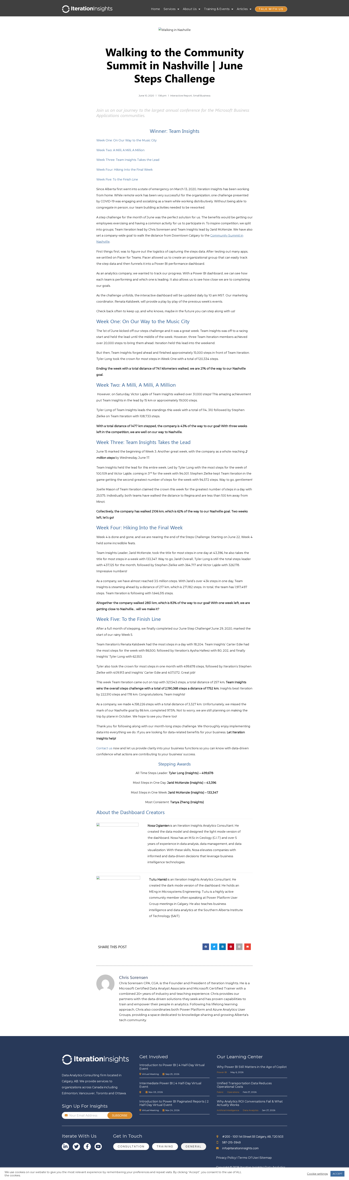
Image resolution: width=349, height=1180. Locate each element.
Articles (242, 9)
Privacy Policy (226, 1157)
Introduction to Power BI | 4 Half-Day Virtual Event (172, 1066)
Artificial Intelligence (228, 1110)
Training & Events (217, 9)
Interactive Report (181, 95)
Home (155, 9)
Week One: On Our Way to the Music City (126, 140)
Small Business (201, 95)
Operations (233, 1092)
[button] (205, 946)
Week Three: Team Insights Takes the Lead (127, 160)
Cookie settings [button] (317, 1173)
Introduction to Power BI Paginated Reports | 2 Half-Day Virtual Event (174, 1103)
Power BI (222, 1072)
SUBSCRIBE (119, 1115)
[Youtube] (98, 1146)
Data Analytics (250, 1110)
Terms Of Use (248, 1157)
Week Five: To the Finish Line (117, 179)
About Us (190, 9)
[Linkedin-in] (65, 1146)
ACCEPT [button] (337, 1173)
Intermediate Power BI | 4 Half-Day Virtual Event (170, 1085)
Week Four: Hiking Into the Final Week (124, 169)
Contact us (104, 748)
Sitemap (266, 1157)
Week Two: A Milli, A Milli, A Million (120, 150)
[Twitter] (76, 1146)
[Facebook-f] (87, 1146)
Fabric (220, 1092)
